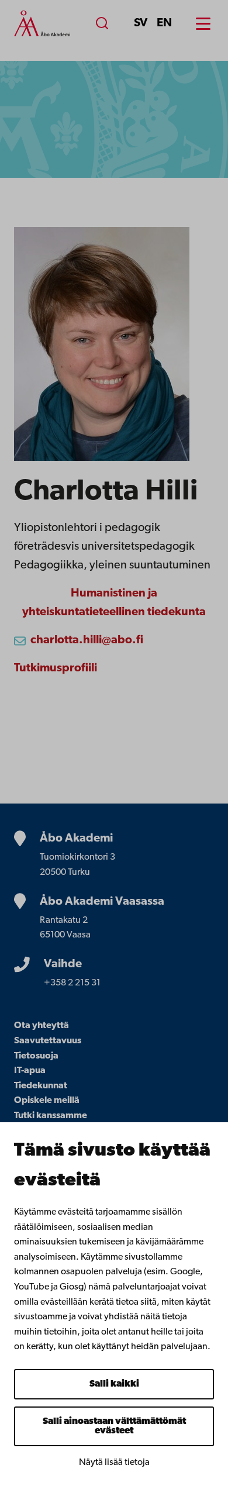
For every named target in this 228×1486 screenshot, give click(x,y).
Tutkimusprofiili (55, 668)
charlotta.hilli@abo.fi (86, 640)
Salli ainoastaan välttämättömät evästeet (114, 1426)
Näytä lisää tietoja (114, 1462)
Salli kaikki (114, 1384)
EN (164, 23)
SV (140, 23)
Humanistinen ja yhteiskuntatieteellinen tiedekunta (114, 603)
